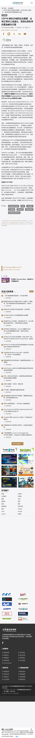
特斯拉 (19, 514)
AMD (19, 499)
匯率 (19, 504)
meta (2, 511)
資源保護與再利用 (14, 213)
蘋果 (2, 509)
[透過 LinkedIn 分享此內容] (20, 34)
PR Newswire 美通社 (8, 27)
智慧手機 (20, 506)
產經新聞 (3, 506)
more (31, 291)
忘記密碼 (6, 679)
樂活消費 (22, 655)
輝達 (2, 494)
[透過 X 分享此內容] (14, 34)
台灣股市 (3, 496)
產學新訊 (22, 658)
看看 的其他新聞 (12, 267)
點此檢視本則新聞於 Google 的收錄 (11, 269)
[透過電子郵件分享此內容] (25, 34)
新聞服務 (22, 674)
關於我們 (22, 671)
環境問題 (20, 209)
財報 (19, 501)
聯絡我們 (22, 679)
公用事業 (11, 209)
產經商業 (6, 652)
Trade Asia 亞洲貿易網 (13, 693)
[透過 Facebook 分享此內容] (3, 34)
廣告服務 (22, 677)
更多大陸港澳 (17, 444)
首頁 (5, 8)
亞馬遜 (19, 496)
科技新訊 (22, 652)
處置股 (3, 501)
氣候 (2, 504)
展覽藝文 (6, 658)
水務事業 (29, 206)
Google (20, 511)
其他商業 (6, 660)
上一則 (5, 276)
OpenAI (20, 509)
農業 (22, 206)
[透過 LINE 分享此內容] (9, 34)
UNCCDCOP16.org (27, 200)
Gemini (3, 514)
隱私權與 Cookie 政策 (9, 689)
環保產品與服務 (13, 206)
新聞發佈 (6, 671)
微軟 (2, 499)
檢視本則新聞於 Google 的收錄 (9, 30)
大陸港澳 (10, 8)
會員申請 (6, 674)
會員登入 (6, 677)
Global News (8, 663)
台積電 (19, 494)
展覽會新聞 (29, 209)
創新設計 (6, 655)
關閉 (17, 736)
